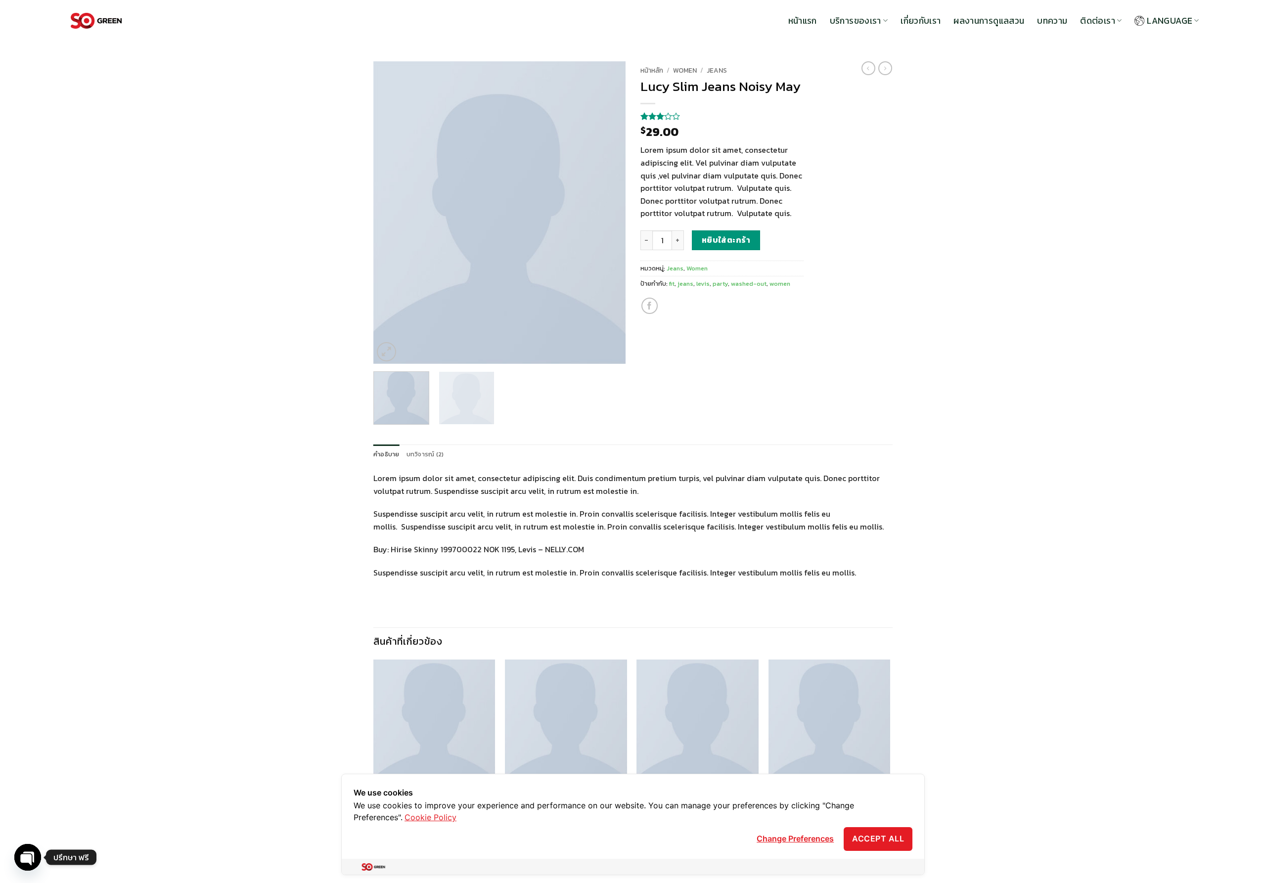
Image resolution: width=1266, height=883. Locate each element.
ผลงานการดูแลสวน (988, 20)
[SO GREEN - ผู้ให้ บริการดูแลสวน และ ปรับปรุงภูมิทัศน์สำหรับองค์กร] (96, 21)
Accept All (878, 838)
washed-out (749, 283)
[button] (386, 351)
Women (685, 70)
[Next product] (868, 68)
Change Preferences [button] (795, 838)
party (720, 283)
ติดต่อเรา (1097, 20)
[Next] (608, 212)
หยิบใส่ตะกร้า (726, 240)
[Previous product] (885, 68)
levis (703, 283)
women (779, 283)
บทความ (1052, 20)
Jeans (717, 70)
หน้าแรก (802, 20)
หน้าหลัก (651, 70)
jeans (685, 283)
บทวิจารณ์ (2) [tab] (425, 454)
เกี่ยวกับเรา (921, 20)
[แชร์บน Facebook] (649, 306)
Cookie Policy (430, 817)
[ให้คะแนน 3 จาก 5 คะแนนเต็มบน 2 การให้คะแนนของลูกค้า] (722, 116)
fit (672, 283)
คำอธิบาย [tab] (386, 454)
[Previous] (391, 212)
